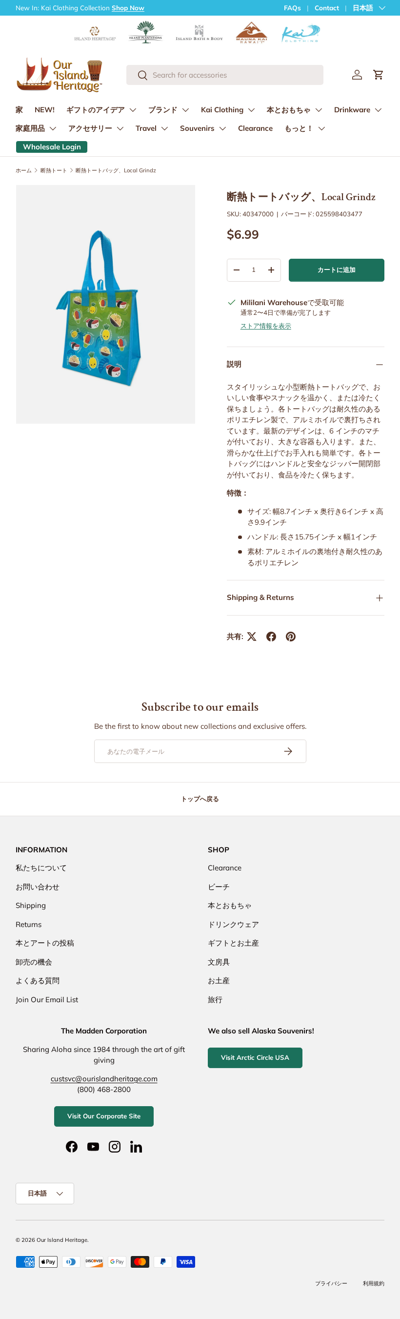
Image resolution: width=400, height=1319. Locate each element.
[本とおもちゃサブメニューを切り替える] (318, 110)
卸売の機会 (34, 962)
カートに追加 (337, 269)
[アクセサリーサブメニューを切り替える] (120, 128)
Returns (28, 924)
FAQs (292, 7)
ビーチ (219, 886)
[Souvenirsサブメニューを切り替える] (222, 128)
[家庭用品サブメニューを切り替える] (53, 128)
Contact (327, 7)
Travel (146, 128)
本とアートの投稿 (45, 943)
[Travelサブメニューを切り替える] (164, 128)
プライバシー (331, 1283)
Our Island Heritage (62, 1240)
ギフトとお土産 (233, 943)
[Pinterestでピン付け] (290, 636)
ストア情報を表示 (265, 326)
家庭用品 (30, 128)
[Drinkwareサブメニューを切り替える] (378, 110)
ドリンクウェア (233, 924)
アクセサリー (90, 128)
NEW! (45, 109)
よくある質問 (38, 980)
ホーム (24, 170)
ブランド (163, 109)
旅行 (215, 999)
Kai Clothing (222, 109)
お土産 (219, 980)
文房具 (219, 962)
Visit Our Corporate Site (103, 1116)
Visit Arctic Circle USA (255, 1057)
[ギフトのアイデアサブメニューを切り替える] (133, 110)
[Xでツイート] (251, 636)
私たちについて (41, 867)
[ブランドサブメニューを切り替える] (185, 110)
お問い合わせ (38, 886)
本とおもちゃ (289, 109)
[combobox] (224, 75)
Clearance (255, 128)
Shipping (31, 905)
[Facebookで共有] (271, 636)
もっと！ (299, 128)
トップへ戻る (200, 799)
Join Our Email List (47, 999)
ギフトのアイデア (95, 109)
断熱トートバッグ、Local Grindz (116, 170)
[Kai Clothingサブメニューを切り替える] (251, 110)
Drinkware (352, 109)
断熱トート (53, 170)
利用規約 (373, 1283)
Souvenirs (197, 128)
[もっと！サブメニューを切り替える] (321, 128)
